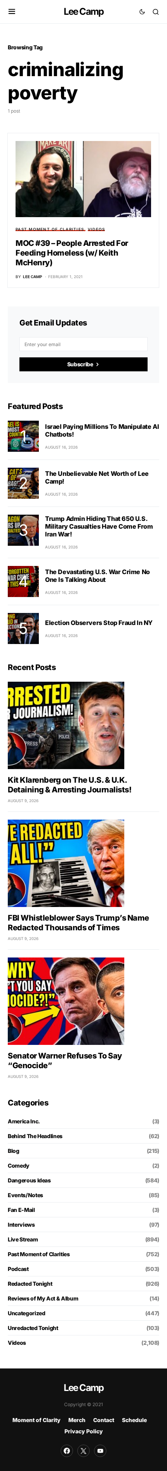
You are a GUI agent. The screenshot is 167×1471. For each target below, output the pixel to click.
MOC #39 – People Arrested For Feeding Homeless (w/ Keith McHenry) (72, 252)
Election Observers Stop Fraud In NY (99, 623)
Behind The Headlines (35, 1136)
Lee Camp (84, 11)
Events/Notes (25, 1195)
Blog (13, 1150)
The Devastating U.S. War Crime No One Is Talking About (97, 575)
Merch (76, 1420)
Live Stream (23, 1239)
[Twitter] (83, 1451)
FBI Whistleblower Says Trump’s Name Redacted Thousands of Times (78, 922)
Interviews (21, 1224)
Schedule (134, 1420)
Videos (96, 229)
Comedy (19, 1165)
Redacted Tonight (30, 1283)
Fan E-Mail (21, 1209)
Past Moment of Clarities (50, 229)
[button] (12, 11)
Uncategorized (26, 1313)
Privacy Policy (83, 1431)
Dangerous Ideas (29, 1180)
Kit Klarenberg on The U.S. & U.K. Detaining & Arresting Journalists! (69, 784)
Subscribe (80, 364)
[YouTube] (100, 1451)
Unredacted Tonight (33, 1328)
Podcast (18, 1269)
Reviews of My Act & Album (43, 1298)
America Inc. (24, 1121)
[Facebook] (67, 1451)
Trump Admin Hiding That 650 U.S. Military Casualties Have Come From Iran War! (99, 526)
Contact (103, 1420)
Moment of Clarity (36, 1420)
